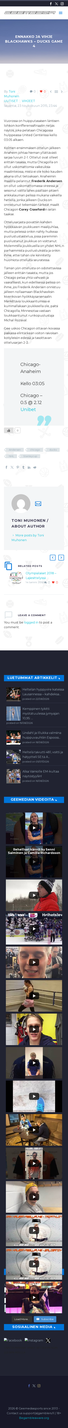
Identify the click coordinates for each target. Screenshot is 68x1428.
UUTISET (11, 101)
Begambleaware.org (34, 1418)
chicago (35, 449)
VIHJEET (28, 101)
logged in (31, 622)
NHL (11, 456)
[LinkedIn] (29, 467)
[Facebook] (51, 3)
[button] (53, 557)
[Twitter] (56, 3)
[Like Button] (8, 430)
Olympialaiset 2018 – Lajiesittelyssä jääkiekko (41, 577)
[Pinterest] (17, 467)
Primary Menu (60, 13)
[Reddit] (34, 467)
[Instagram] (62, 3)
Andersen (15, 449)
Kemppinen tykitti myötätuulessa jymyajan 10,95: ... (40, 713)
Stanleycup (30, 456)
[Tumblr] (23, 467)
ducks (53, 449)
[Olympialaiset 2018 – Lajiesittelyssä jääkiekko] (17, 578)
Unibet (28, 409)
